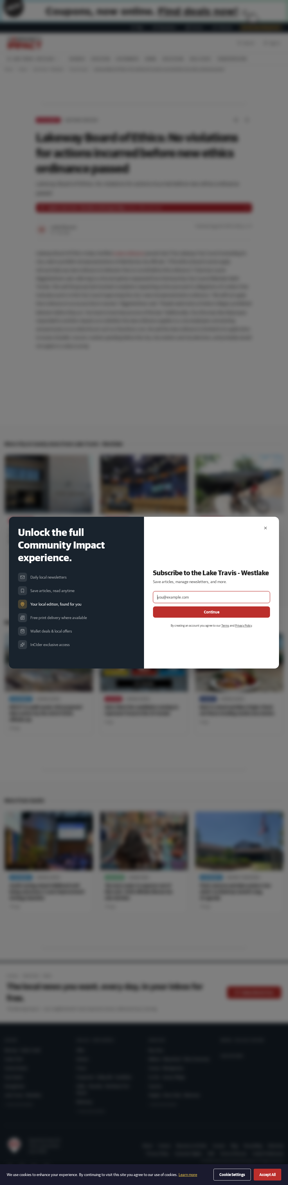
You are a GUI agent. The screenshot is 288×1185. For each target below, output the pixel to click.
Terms (225, 625)
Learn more (188, 1174)
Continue (211, 612)
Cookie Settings (232, 1174)
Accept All (267, 1174)
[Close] (265, 528)
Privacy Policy (243, 625)
